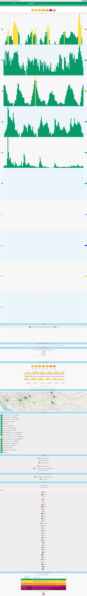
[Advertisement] (27, 335)
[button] (7, 401)
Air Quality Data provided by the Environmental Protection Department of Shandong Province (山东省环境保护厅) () (44, 345)
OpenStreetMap (82, 410)
